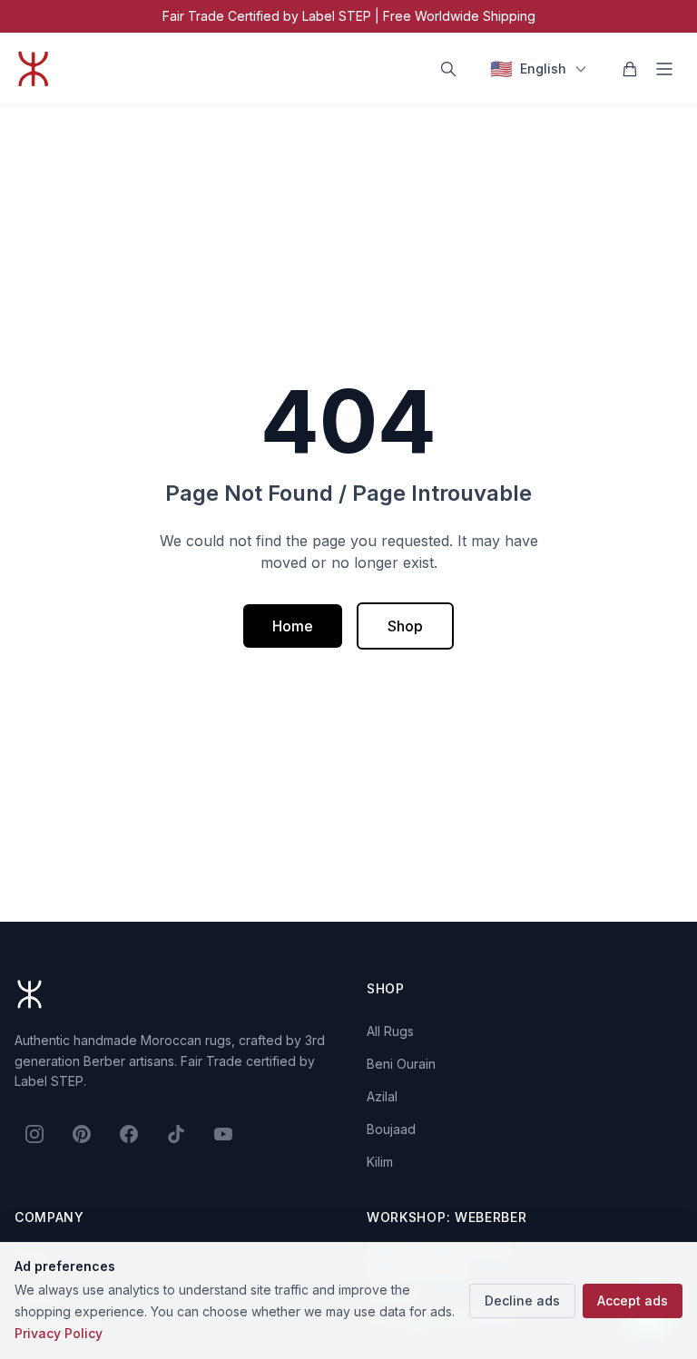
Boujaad (391, 1129)
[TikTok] (176, 1134)
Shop (405, 626)
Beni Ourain (401, 1063)
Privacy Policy (59, 1333)
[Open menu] (664, 69)
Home (292, 626)
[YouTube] (223, 1134)
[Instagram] (34, 1134)
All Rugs (390, 1031)
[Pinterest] (82, 1134)
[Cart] (630, 69)
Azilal (382, 1096)
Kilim (380, 1161)
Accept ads (632, 1300)
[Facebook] (129, 1134)
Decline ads (522, 1300)
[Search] (448, 69)
